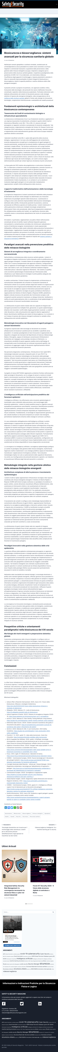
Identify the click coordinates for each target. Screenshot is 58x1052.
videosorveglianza (10, 971)
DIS (6, 956)
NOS (29, 961)
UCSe (53, 969)
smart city (29, 969)
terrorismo (34, 969)
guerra (51, 956)
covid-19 (23, 954)
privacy (44, 961)
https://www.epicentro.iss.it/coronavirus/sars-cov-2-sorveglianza (28, 716)
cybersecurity (34, 954)
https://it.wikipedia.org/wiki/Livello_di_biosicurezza (22, 712)
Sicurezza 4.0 (41, 1032)
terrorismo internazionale (44, 969)
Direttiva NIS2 (51, 1022)
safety (7, 816)
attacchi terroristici (9, 954)
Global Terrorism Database (42, 956)
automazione (8, 813)
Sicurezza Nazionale (31, 966)
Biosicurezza (17, 813)
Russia (4, 964)
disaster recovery (10, 956)
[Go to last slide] (4, 876)
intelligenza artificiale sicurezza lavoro (45, 1027)
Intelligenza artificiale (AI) (38, 958)
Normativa (26, 961)
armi (4, 954)
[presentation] (14, 866)
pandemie (47, 813)
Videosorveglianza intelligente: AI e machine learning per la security (45, 827)
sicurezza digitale (13, 966)
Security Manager (33, 964)
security (18, 816)
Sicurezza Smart (50, 966)
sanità (12, 816)
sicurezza (25, 816)
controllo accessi (16, 954)
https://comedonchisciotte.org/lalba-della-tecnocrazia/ (30, 737)
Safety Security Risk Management (13, 964)
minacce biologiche (38, 813)
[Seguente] (54, 876)
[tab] (27, 903)
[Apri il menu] (56, 4)
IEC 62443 (50, 1024)
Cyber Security (45, 954)
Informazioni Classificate (11, 958)
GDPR (33, 956)
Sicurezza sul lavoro (8, 969)
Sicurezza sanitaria (35, 816)
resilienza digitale (50, 961)
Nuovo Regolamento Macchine (36, 961)
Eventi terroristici (18, 956)
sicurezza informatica (22, 966)
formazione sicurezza (27, 956)
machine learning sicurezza (17, 961)
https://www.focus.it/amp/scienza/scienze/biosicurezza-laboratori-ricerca (29, 756)
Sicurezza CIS (7, 966)
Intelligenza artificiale (25, 959)
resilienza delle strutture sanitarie (14, 98)
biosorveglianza (26, 813)
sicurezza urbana (20, 969)
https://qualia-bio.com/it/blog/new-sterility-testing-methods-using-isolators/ (30, 720)
